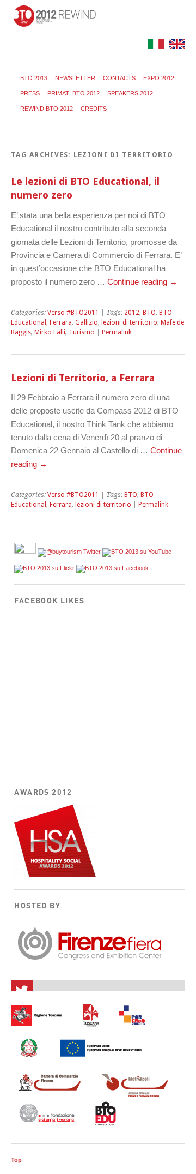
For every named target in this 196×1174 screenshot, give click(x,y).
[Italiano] (154, 46)
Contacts (119, 78)
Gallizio (86, 322)
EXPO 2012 (158, 78)
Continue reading (142, 281)
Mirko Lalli (49, 332)
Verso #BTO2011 (73, 312)
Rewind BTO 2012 (46, 108)
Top (16, 1160)
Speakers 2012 (130, 93)
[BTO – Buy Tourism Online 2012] (54, 23)
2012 (131, 312)
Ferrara (61, 322)
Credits (94, 108)
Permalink (117, 332)
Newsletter (75, 78)
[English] (175, 46)
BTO (149, 312)
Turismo (82, 332)
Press (30, 93)
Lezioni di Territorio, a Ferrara (83, 378)
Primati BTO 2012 (73, 93)
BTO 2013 (33, 78)
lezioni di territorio (129, 322)
